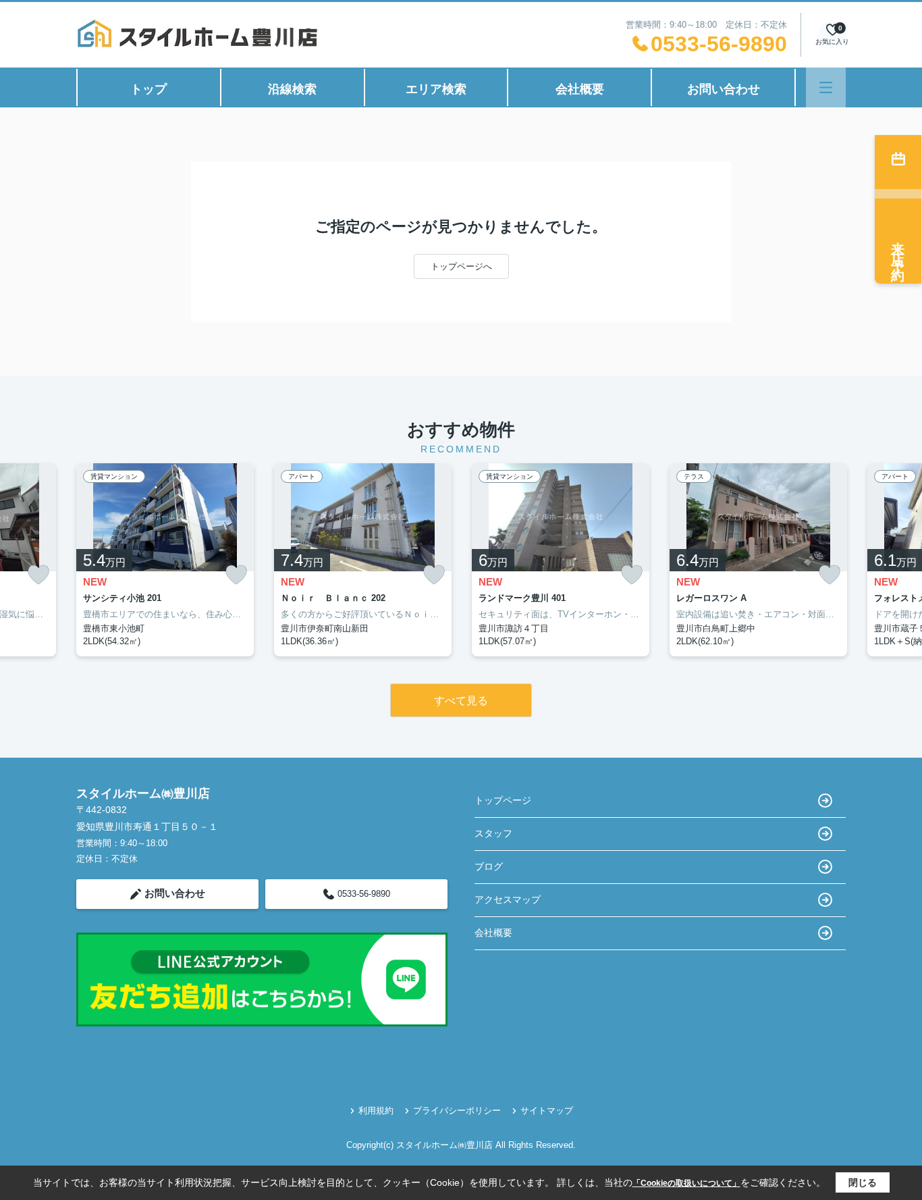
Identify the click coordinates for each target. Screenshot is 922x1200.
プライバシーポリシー (457, 1110)
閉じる (862, 1182)
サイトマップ (546, 1110)
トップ (148, 89)
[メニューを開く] (826, 87)
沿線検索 (292, 89)
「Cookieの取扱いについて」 (686, 1183)
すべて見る (461, 700)
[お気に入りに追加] (38, 575)
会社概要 (579, 89)
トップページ (502, 800)
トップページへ (461, 266)
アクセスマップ (507, 899)
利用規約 (376, 1110)
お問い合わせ (723, 89)
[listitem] (165, 559)
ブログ (488, 866)
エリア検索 (436, 89)
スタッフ (493, 833)
